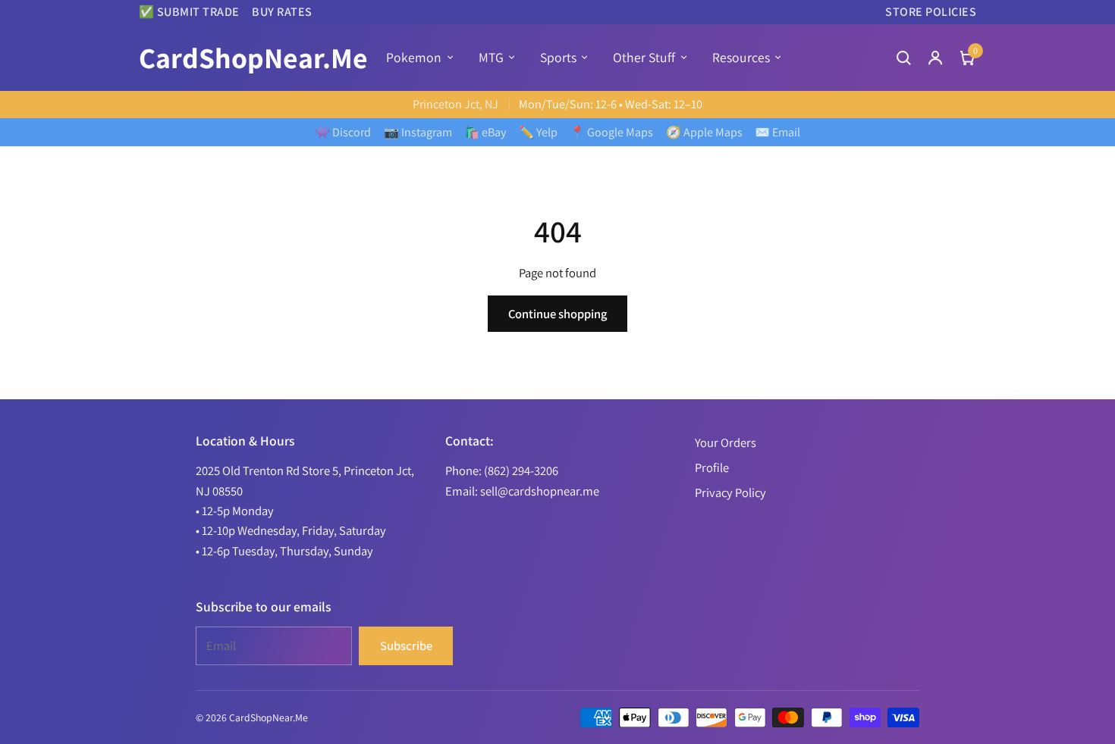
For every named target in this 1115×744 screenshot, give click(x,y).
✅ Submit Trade (189, 12)
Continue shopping (557, 313)
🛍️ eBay (485, 132)
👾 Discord (343, 132)
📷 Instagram (418, 132)
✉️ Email (777, 132)
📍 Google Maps (611, 132)
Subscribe (406, 645)
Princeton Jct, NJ (455, 104)
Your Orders (725, 442)
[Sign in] (935, 57)
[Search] (903, 57)
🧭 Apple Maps (704, 132)
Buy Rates (282, 12)
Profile (712, 467)
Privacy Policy (730, 492)
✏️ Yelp (538, 132)
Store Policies (930, 12)
